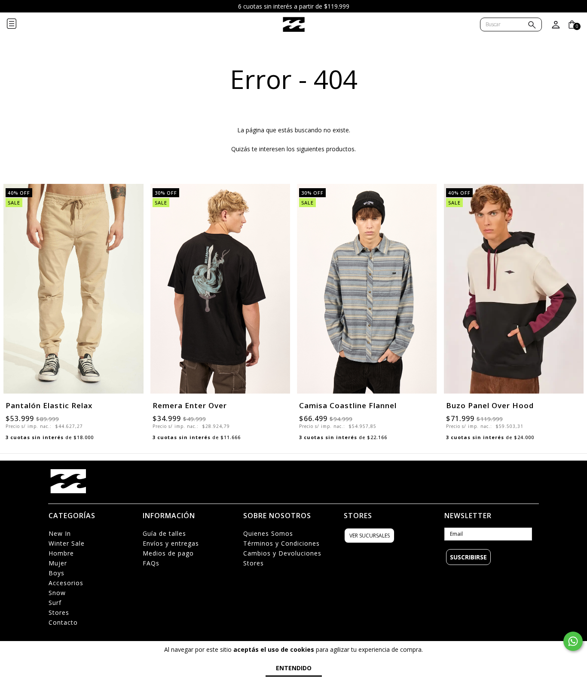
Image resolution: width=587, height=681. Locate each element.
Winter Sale (67, 543)
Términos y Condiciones (281, 543)
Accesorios (66, 583)
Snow (57, 593)
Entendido (294, 668)
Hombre (61, 553)
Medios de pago (168, 553)
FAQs (151, 563)
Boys (56, 573)
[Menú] (18, 24)
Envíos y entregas (171, 543)
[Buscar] (532, 25)
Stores (59, 612)
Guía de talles (164, 533)
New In (60, 533)
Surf (55, 603)
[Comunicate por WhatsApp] (573, 641)
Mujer (58, 563)
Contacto (63, 622)
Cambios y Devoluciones (282, 553)
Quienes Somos (268, 533)
